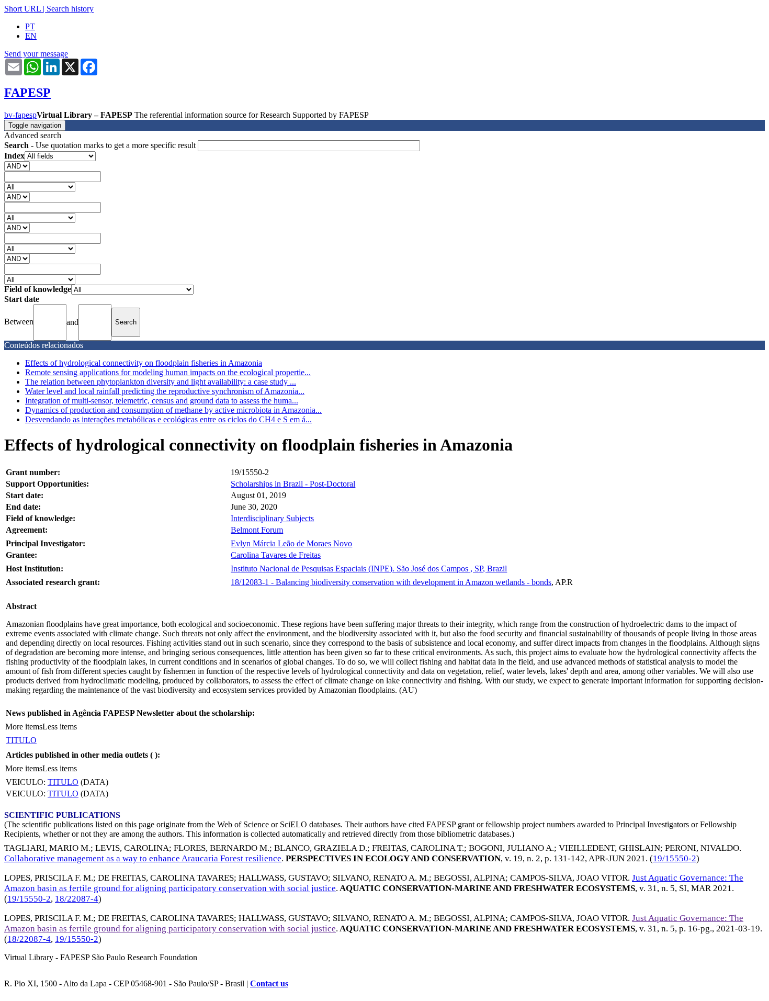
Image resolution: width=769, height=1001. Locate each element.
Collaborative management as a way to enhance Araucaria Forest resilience (142, 858)
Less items (59, 726)
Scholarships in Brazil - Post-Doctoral (293, 483)
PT (30, 26)
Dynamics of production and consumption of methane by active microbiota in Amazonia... (173, 410)
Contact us (269, 983)
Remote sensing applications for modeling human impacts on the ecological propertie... (168, 372)
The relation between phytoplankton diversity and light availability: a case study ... (160, 381)
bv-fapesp (20, 114)
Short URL (22, 8)
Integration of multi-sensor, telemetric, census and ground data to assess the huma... (161, 400)
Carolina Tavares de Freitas (276, 554)
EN (31, 35)
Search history (70, 8)
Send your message (36, 53)
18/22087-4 (76, 899)
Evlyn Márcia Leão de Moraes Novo (291, 543)
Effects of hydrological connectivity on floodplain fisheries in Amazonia (143, 362)
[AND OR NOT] (17, 165)
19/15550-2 (674, 858)
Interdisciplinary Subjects (272, 518)
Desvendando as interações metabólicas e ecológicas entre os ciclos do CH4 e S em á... (168, 419)
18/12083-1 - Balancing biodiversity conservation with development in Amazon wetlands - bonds (391, 582)
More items (23, 726)
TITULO (21, 740)
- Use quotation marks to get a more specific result (101, 145)
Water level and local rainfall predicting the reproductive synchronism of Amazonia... (164, 391)
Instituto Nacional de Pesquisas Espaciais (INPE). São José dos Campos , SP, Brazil (369, 568)
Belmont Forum (257, 529)
